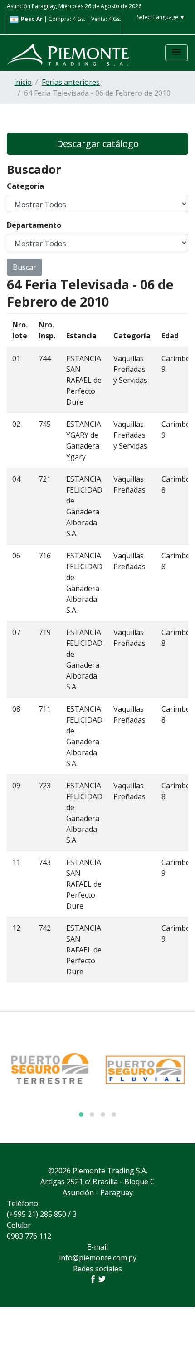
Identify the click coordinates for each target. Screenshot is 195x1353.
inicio (23, 82)
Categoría (25, 186)
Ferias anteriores (71, 82)
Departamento (34, 225)
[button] (81, 1114)
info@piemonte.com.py (97, 1258)
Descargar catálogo (98, 143)
